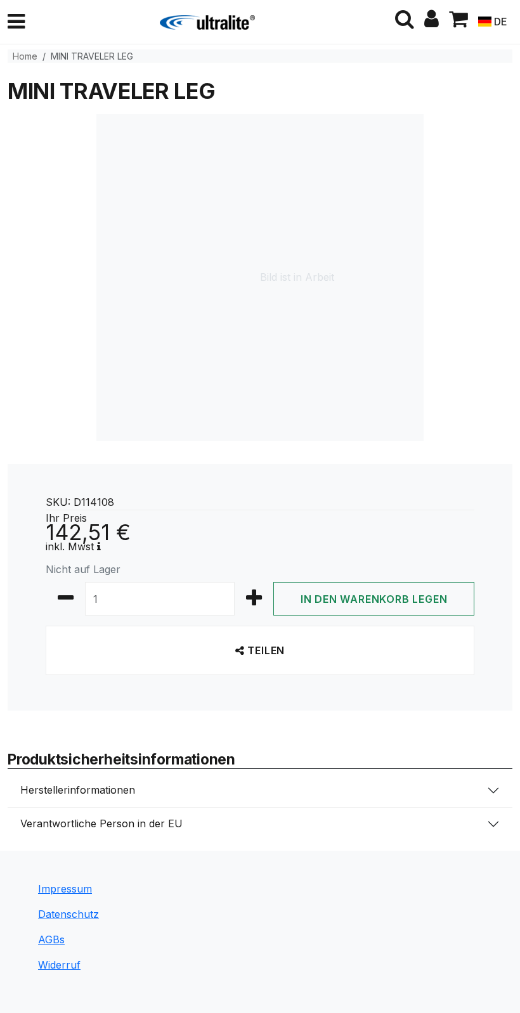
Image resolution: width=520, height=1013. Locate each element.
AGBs (51, 939)
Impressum (65, 888)
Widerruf (59, 964)
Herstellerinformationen (77, 790)
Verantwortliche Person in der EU (101, 823)
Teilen (265, 650)
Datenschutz (68, 914)
